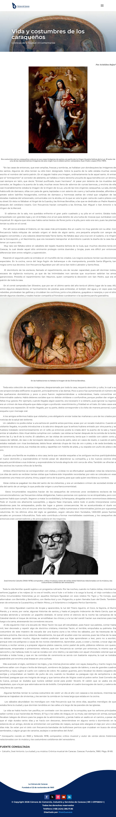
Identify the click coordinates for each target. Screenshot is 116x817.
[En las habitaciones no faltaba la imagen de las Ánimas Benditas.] (58, 373)
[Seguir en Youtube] (63, 797)
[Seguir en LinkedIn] (69, 797)
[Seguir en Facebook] (46, 797)
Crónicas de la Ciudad (24, 43)
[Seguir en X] (52, 797)
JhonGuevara (65, 812)
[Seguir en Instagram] (58, 797)
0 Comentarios (46, 43)
